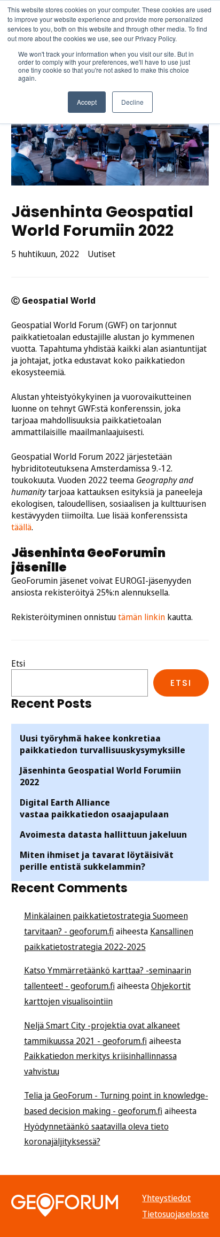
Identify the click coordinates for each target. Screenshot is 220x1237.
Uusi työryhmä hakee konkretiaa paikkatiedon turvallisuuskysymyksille (102, 744)
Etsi (18, 663)
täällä (21, 527)
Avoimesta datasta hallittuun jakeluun (103, 834)
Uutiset (101, 254)
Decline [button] (132, 101)
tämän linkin (141, 617)
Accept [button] (87, 101)
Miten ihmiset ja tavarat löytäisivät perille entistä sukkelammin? (97, 860)
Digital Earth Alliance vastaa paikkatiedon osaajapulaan (94, 808)
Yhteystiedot (166, 1198)
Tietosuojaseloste (175, 1214)
